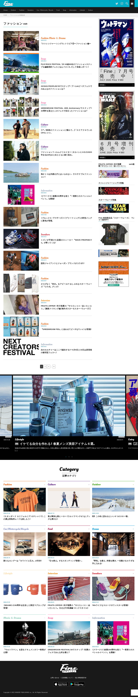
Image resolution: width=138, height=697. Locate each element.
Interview (45, 300)
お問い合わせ (55, 677)
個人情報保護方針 (80, 677)
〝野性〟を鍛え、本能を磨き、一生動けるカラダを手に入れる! (113, 562)
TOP (134, 690)
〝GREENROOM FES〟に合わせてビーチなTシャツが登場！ (66, 329)
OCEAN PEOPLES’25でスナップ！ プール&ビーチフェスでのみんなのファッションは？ (66, 87)
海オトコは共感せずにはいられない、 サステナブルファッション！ (66, 175)
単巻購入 (102, 85)
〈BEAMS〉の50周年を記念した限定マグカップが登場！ (24, 606)
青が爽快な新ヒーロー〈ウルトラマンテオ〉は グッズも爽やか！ (69, 517)
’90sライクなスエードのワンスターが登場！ (110, 605)
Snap (64, 10)
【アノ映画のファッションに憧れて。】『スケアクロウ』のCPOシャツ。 (66, 131)
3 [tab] (72, 457)
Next (136, 417)
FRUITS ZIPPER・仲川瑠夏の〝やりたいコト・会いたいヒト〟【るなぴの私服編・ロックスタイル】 (69, 606)
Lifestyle (82, 10)
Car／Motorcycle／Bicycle (45, 10)
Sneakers (30, 10)
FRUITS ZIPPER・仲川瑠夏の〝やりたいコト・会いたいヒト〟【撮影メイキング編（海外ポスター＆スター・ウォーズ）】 (66, 307)
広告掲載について (67, 677)
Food (58, 10)
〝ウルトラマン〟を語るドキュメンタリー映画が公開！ (24, 651)
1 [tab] (66, 457)
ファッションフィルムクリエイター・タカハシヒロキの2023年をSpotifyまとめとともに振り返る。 (66, 153)
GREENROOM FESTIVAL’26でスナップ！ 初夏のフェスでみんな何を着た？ (69, 651)
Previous (2, 417)
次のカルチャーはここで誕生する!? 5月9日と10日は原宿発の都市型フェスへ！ (66, 351)
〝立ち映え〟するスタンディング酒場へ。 (65, 561)
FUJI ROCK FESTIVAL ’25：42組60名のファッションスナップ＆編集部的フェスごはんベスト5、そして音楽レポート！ (66, 65)
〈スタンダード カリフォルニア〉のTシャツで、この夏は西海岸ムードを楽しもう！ (24, 517)
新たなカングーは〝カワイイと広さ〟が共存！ (22, 561)
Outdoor (13, 10)
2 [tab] (69, 457)
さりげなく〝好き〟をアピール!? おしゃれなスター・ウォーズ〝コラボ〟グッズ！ (66, 285)
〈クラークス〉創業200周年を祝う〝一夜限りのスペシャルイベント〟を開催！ (66, 197)
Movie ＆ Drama (57, 38)
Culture (90, 10)
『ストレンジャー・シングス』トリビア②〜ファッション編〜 (66, 44)
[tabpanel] (69, 415)
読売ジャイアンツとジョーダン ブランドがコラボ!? (62, 263)
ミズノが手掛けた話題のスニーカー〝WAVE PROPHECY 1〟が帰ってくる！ (66, 241)
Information (73, 10)
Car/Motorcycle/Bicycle (16, 529)
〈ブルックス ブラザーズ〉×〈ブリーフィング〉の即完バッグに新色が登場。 (66, 219)
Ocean (5, 10)
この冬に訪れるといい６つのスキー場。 (111, 516)
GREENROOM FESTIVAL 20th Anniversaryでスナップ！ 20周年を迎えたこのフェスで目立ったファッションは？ (66, 109)
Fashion (21, 10)
